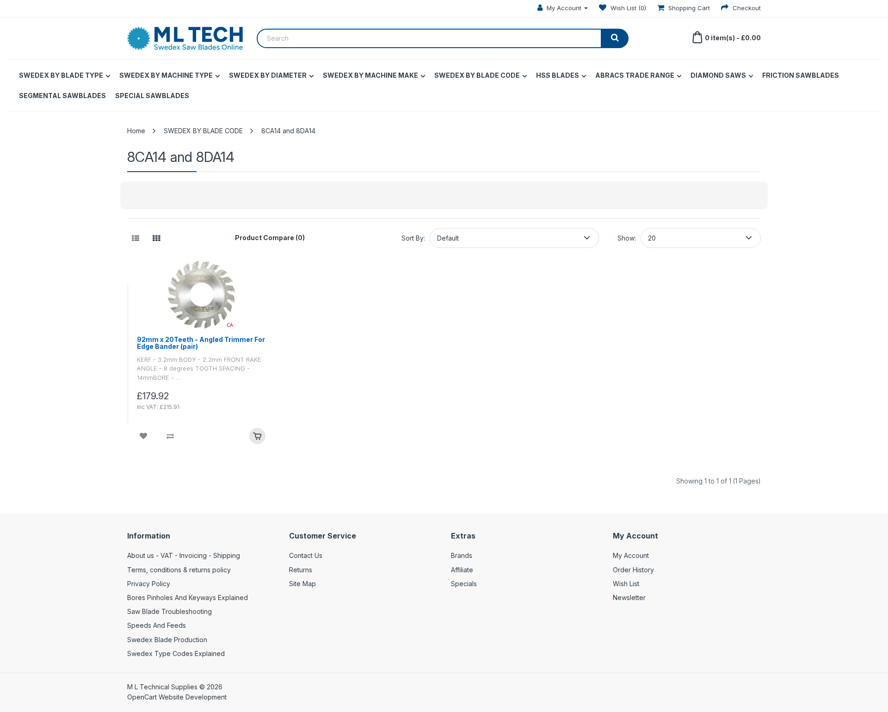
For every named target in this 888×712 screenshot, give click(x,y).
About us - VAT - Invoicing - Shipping (183, 555)
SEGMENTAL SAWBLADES (62, 95)
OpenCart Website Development (177, 697)
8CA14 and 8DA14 (288, 131)
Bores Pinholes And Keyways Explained (187, 597)
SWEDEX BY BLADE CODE (477, 75)
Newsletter (629, 597)
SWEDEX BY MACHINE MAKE (370, 75)
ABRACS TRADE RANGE (634, 75)
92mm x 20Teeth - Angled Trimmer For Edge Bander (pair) (201, 343)
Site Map (302, 584)
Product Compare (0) (270, 237)
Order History (633, 570)
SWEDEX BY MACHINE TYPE (166, 75)
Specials (464, 584)
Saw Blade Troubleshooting (169, 611)
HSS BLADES (557, 75)
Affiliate (462, 570)
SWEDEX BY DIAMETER (268, 75)
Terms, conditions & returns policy (179, 570)
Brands (461, 555)
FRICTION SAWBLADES (800, 75)
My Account (631, 555)
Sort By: (413, 238)
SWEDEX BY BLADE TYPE (61, 75)
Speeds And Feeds (156, 625)
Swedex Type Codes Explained (176, 653)
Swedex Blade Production (167, 640)
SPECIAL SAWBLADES (152, 95)
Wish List (626, 584)
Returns (300, 570)
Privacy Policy (148, 584)
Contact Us (305, 555)
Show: (626, 238)
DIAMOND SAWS (718, 75)
